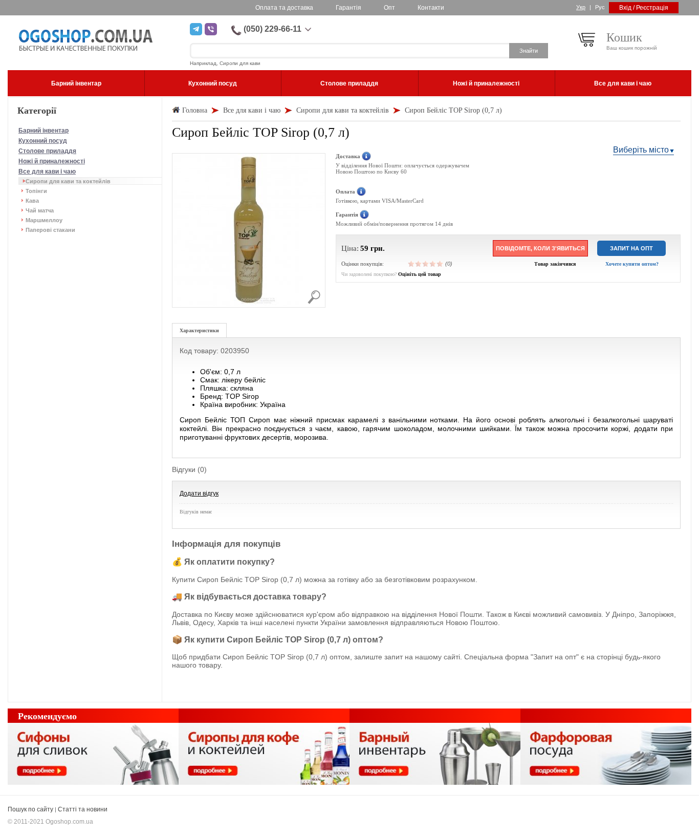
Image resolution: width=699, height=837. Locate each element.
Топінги (36, 191)
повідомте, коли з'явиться (540, 248)
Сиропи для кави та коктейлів (68, 181)
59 (364, 248)
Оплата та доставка (284, 7)
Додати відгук (199, 493)
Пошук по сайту (30, 809)
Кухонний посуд (42, 140)
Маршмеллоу (44, 220)
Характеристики (199, 330)
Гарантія (348, 7)
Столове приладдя (47, 151)
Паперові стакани (50, 230)
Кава (32, 201)
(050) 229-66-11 (272, 29)
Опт (389, 7)
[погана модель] (418, 264)
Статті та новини (82, 809)
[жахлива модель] (411, 264)
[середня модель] (425, 264)
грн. (377, 248)
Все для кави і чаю (47, 171)
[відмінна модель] (440, 264)
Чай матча (40, 210)
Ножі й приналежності (51, 161)
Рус (600, 7)
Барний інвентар (43, 130)
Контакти (431, 7)
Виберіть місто (641, 149)
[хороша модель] (432, 264)
